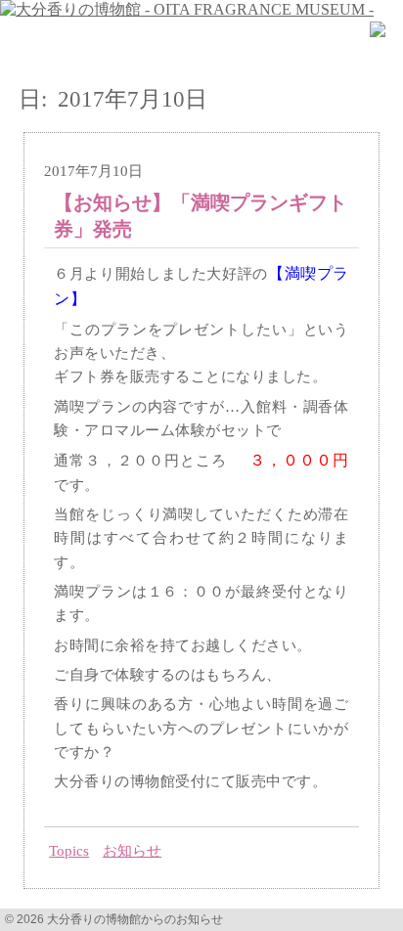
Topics (69, 850)
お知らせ (132, 850)
